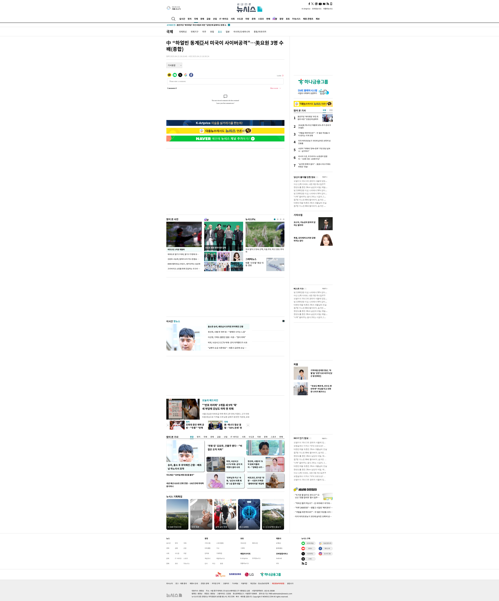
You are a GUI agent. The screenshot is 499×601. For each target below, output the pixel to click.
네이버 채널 (310, 543)
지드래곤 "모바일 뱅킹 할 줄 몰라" (180, 474)
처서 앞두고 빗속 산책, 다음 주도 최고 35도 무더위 (264, 250)
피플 (296, 364)
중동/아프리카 (260, 31)
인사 (206, 563)
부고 (213, 563)
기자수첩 (298, 215)
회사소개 (169, 583)
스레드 (310, 559)
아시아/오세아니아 (242, 31)
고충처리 (226, 583)
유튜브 (310, 548)
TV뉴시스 (296, 18)
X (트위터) (310, 553)
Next (248, 425)
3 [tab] (280, 219)
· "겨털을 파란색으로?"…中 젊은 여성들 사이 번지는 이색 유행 (313, 512)
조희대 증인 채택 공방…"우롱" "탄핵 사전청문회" (195, 427)
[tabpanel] (264, 238)
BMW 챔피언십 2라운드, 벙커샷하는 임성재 (184, 264)
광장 (281, 18)
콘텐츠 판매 (205, 583)
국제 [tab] (324, 110)
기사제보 (235, 583)
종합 (192, 436)
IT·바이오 (223, 18)
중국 (220, 31)
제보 (318, 18)
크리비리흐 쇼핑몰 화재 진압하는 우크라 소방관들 (185, 268)
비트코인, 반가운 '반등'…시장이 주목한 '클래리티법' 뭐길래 (256, 480)
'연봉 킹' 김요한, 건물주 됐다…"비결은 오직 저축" (225, 447)
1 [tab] (274, 219)
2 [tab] (277, 219)
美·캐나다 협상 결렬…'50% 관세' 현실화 (233, 427)
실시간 (182, 18)
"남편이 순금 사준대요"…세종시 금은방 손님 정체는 (228, 347)
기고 (217, 548)
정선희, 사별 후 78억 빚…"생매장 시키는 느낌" (227, 331)
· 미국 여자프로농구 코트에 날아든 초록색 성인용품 (313, 516)
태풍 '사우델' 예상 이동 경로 (254, 264)
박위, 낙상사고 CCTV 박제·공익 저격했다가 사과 (227, 342)
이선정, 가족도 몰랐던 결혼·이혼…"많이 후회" (227, 337)
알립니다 (290, 583)
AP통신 (278, 543)
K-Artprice (306, 8)
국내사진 (243, 543)
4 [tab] (283, 219)
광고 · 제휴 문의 (181, 583)
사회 (233, 18)
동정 (221, 563)
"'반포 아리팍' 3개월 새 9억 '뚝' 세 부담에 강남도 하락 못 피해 (219, 406)
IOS (277, 563)
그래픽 (242, 548)
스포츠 (261, 18)
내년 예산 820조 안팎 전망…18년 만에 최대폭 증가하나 (185, 485)
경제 (202, 18)
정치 (190, 18)
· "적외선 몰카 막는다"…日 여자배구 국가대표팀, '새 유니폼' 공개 (313, 503)
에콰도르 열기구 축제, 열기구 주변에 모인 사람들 (185, 254)
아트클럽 (207, 548)
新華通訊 (279, 548)
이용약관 (244, 583)
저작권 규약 (216, 583)
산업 (215, 18)
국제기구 (194, 31)
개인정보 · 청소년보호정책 (259, 583)
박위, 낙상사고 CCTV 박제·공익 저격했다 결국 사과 (234, 464)
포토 (288, 18)
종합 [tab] (331, 110)
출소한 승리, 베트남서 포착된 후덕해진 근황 (225, 326)
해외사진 (255, 543)
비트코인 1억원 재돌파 (176, 249)
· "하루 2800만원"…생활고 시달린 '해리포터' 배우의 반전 (313, 507)
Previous (167, 425)
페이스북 (327, 548)
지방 (247, 18)
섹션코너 (207, 558)
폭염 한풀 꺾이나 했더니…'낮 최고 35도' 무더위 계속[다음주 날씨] (196, 25)
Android (279, 558)
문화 (254, 18)
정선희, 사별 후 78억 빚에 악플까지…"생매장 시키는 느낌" (256, 464)
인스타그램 (327, 553)
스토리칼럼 (220, 543)
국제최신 (183, 31)
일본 (228, 31)
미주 (204, 31)
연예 (268, 18)
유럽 (212, 31)
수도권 (240, 18)
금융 (209, 18)
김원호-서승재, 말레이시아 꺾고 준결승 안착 (184, 259)
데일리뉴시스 (220, 558)
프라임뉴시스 (316, 8)
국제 (196, 18)
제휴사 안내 (194, 583)
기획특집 (219, 553)
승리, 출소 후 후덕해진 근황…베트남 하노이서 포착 (185, 466)
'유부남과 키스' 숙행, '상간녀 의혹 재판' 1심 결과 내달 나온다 (234, 480)
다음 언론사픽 (327, 543)
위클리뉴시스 (328, 8)
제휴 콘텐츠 (308, 18)
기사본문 (172, 65)
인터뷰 (207, 553)
